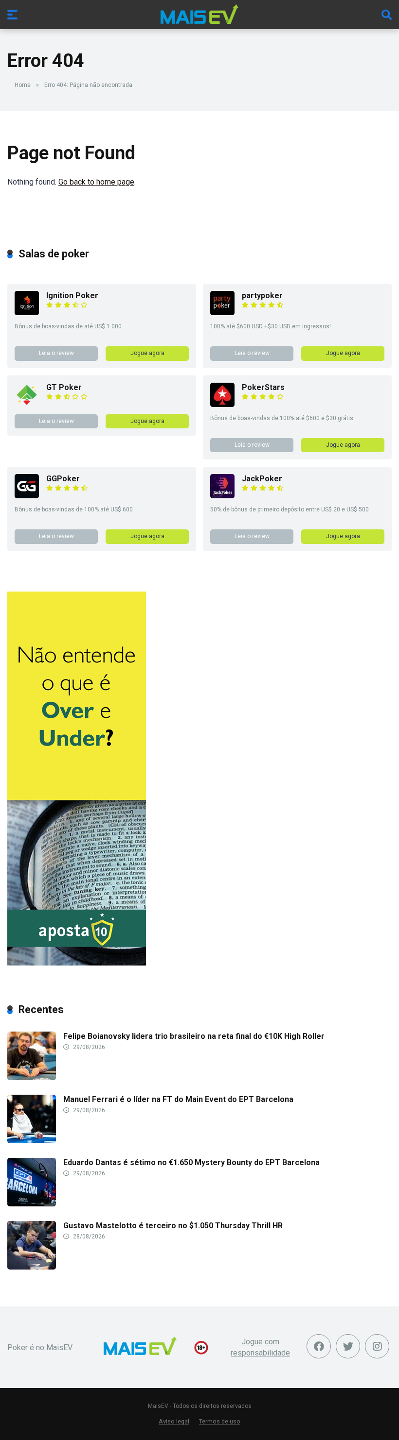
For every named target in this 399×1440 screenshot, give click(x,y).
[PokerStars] (222, 404)
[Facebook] (319, 1346)
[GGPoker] (27, 495)
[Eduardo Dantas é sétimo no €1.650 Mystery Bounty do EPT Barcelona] (31, 1203)
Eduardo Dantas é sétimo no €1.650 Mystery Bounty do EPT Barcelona (191, 1162)
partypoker (262, 295)
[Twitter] (348, 1346)
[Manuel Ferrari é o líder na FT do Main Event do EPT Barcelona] (31, 1140)
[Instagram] (377, 1346)
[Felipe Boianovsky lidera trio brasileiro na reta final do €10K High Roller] (31, 1077)
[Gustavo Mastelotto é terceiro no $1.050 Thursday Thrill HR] (31, 1266)
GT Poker (64, 387)
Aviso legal (174, 1421)
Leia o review (56, 353)
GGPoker (63, 478)
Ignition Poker (72, 295)
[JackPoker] (222, 495)
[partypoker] (222, 312)
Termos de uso (219, 1421)
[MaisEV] (199, 14)
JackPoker (262, 478)
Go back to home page (96, 181)
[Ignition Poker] (27, 312)
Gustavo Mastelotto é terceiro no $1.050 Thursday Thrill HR (173, 1225)
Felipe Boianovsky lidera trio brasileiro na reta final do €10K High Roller (194, 1036)
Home (23, 85)
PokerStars (263, 387)
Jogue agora (147, 353)
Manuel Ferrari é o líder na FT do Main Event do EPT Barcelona (178, 1099)
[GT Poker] (27, 404)
